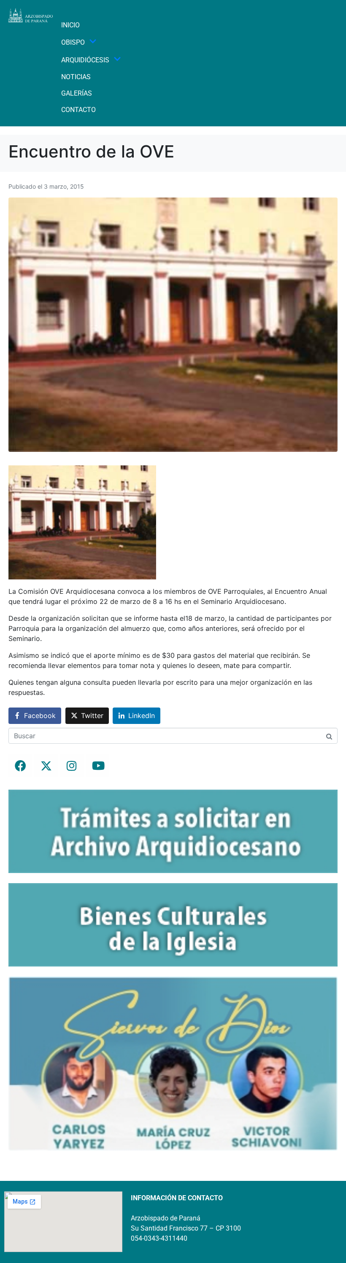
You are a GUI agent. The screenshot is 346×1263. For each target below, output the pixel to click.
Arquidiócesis (85, 60)
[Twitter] (46, 765)
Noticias (76, 77)
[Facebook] (20, 765)
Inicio (70, 25)
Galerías (76, 93)
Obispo (73, 42)
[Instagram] (72, 765)
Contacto (78, 110)
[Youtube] (97, 765)
